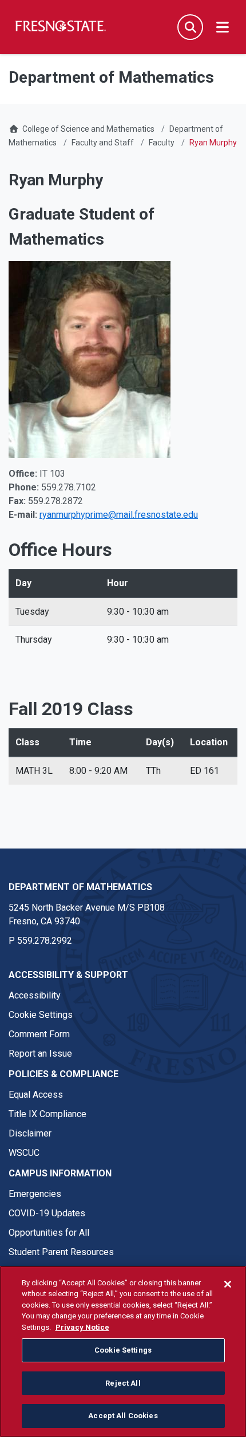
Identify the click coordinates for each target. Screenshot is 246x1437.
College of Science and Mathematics (88, 128)
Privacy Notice (82, 1327)
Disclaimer (30, 1133)
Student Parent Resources (61, 1252)
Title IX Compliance (47, 1114)
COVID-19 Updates (47, 1213)
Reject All (122, 1383)
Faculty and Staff (103, 142)
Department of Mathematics (80, 887)
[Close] (227, 1284)
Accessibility (35, 995)
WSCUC (24, 1152)
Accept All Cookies (122, 1415)
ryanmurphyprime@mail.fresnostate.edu (118, 514)
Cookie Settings (41, 1014)
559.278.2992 (44, 940)
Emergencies (35, 1193)
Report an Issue (40, 1053)
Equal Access (36, 1094)
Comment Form (39, 1034)
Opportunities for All (49, 1232)
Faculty (161, 142)
